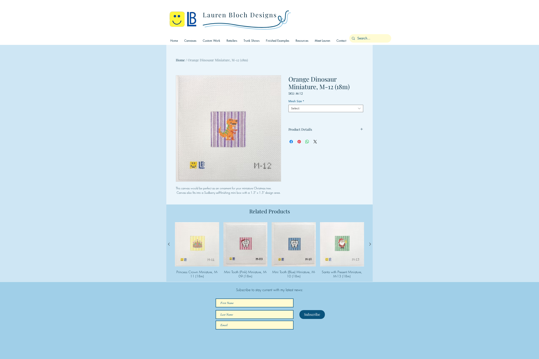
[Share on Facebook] (291, 141)
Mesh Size (296, 101)
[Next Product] (370, 244)
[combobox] (325, 108)
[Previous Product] (168, 244)
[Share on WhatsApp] (307, 141)
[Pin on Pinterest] (299, 141)
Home (180, 60)
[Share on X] (315, 141)
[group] (269, 250)
